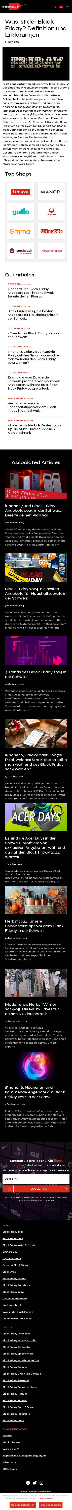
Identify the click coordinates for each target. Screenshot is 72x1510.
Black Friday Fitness (15, 1400)
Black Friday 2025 (13, 1238)
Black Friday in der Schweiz (19, 1245)
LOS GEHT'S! (39, 1188)
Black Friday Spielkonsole (18, 1353)
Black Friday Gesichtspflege (20, 1387)
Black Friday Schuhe (15, 1367)
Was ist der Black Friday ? (18, 1312)
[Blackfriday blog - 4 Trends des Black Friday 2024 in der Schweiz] (36, 651)
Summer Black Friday (15, 1265)
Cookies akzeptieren (22, 1504)
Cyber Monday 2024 (15, 1298)
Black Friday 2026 (13, 1231)
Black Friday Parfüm (15, 1393)
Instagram (41, 1483)
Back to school (12, 1305)
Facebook (28, 1483)
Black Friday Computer (17, 1347)
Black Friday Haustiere (16, 1413)
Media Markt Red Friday (17, 1318)
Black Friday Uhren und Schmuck (22, 1373)
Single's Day (10, 1251)
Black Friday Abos (13, 1420)
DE (55, 7)
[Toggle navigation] (67, 8)
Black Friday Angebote (16, 1285)
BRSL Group (10, 1469)
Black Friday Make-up (16, 1380)
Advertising (9, 1462)
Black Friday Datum (14, 1278)
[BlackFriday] (15, 6)
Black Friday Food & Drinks (18, 1407)
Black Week (10, 1271)
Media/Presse (11, 1442)
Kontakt (7, 1435)
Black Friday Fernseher (16, 1333)
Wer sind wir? (11, 1449)
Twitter (35, 1483)
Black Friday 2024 (13, 1292)
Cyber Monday (12, 1258)
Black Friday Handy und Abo (20, 1340)
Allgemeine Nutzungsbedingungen (24, 1455)
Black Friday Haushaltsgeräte (21, 1360)
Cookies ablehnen (51, 1504)
